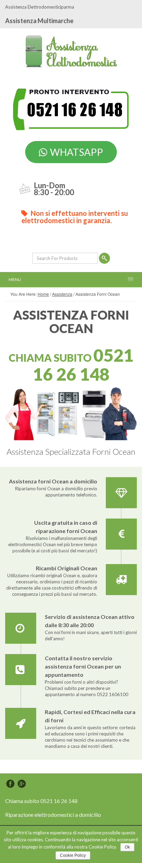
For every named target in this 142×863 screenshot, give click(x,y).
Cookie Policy (73, 855)
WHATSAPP (76, 152)
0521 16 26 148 (83, 364)
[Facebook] (10, 784)
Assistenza (62, 294)
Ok (127, 847)
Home (43, 294)
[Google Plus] (22, 784)
